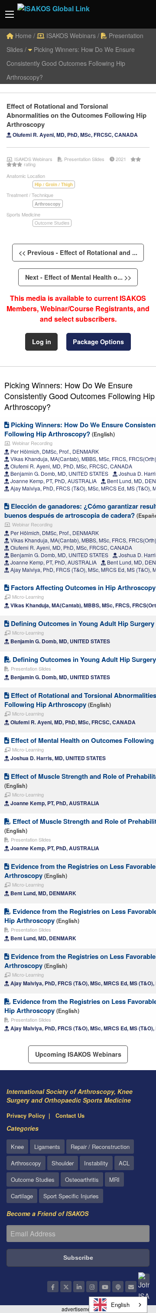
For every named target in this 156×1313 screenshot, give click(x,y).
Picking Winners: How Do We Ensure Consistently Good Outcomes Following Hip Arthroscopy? (70, 63)
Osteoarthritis (82, 1179)
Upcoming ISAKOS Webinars (78, 1054)
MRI (114, 1179)
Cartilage (22, 1196)
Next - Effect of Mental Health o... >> (78, 277)
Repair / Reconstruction (100, 1146)
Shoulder (63, 1163)
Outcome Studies (52, 223)
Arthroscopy (26, 1163)
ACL (124, 1163)
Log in (41, 341)
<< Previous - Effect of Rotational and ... (78, 252)
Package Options (98, 341)
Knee (17, 1146)
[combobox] (118, 1305)
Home (22, 35)
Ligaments (47, 1146)
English (120, 1304)
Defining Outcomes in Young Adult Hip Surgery (81, 623)
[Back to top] (128, 1259)
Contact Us (69, 1115)
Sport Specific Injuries (71, 1196)
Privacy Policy (25, 1115)
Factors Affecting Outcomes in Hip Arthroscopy (82, 587)
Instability (96, 1163)
